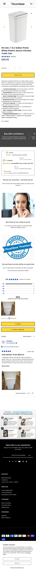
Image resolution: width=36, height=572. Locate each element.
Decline (17, 563)
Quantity (3, 68)
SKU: (2, 121)
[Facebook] (9, 462)
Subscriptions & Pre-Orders (8, 494)
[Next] (31, 27)
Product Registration (7, 490)
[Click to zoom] (31, 13)
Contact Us (4, 480)
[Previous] (4, 27)
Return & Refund (5, 517)
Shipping (3, 515)
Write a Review (21, 330)
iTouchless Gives (6, 505)
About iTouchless (6, 503)
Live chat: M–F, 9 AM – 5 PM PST (9, 482)
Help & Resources (6, 478)
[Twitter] (12, 462)
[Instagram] (23, 462)
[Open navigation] (4, 3)
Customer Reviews (6, 492)
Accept (17, 559)
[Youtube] (19, 462)
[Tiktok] (26, 462)
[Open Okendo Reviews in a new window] (8, 318)
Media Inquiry (5, 507)
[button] (8, 56)
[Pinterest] (15, 462)
